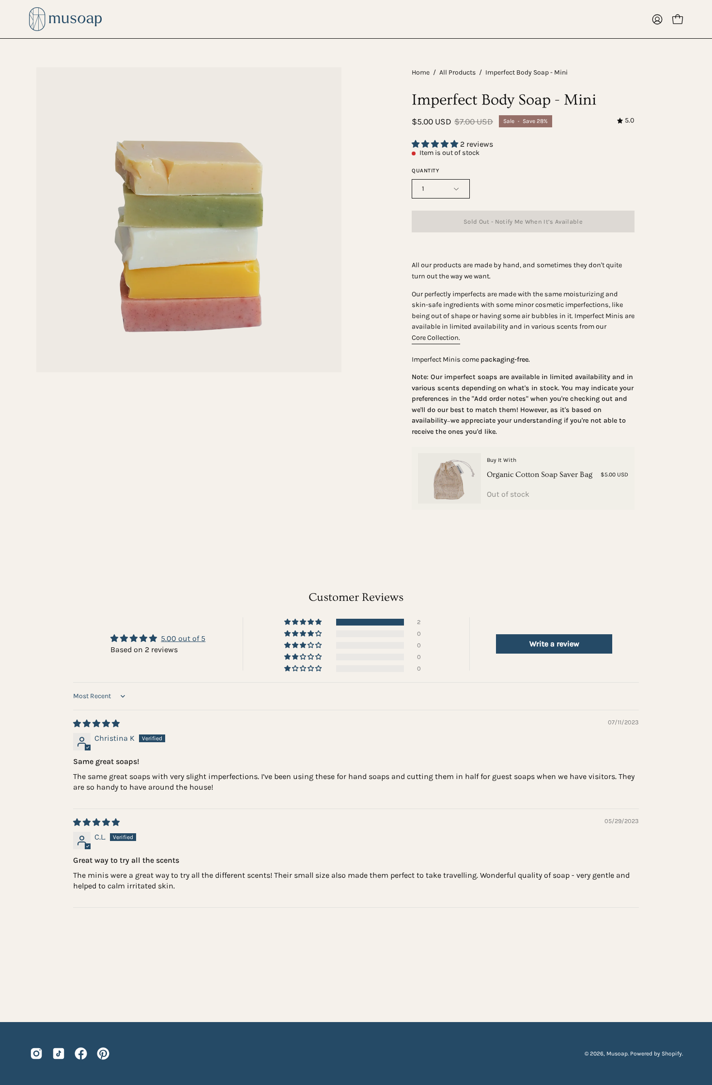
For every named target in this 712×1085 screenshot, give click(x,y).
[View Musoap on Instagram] (36, 1053)
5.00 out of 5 (183, 638)
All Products (457, 72)
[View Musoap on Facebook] (81, 1053)
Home (421, 72)
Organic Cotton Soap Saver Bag (539, 474)
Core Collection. (436, 338)
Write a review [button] (554, 643)
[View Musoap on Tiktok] (58, 1053)
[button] (436, 144)
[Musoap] (65, 19)
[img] (626, 120)
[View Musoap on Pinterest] (103, 1053)
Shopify (672, 1053)
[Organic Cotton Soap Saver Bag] (449, 478)
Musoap (617, 1053)
